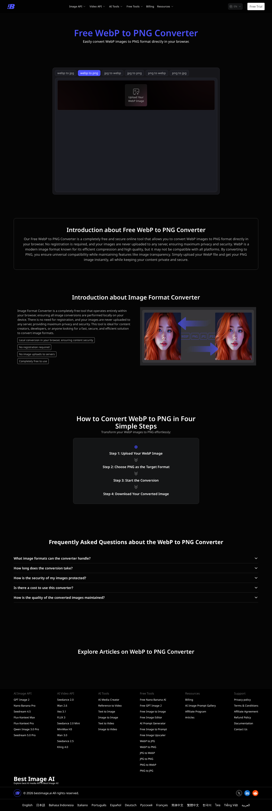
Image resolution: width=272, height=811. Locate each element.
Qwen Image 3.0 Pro (26, 729)
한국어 (207, 805)
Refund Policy (242, 717)
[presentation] (136, 95)
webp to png (89, 73)
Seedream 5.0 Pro (25, 735)
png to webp (157, 73)
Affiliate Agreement (246, 711)
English (27, 805)
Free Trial (256, 6)
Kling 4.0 (62, 747)
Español (115, 805)
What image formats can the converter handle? (52, 558)
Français (162, 805)
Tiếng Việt (231, 805)
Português (99, 805)
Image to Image (108, 717)
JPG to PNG (146, 759)
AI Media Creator (108, 699)
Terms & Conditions (246, 705)
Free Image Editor (151, 717)
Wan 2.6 (62, 705)
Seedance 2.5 (65, 741)
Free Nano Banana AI (153, 699)
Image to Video (107, 729)
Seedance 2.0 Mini (68, 723)
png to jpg (179, 73)
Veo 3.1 (61, 711)
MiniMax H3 (64, 729)
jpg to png (134, 73)
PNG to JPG (146, 770)
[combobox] (235, 6)
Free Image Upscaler (153, 735)
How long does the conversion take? (43, 568)
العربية (246, 805)
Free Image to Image (153, 711)
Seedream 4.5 (22, 711)
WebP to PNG (148, 747)
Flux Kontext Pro (24, 723)
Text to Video (106, 723)
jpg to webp (112, 73)
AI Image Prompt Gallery (200, 705)
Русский (146, 805)
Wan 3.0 (62, 735)
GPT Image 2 (21, 699)
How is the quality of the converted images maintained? (59, 597)
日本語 (40, 805)
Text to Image (106, 711)
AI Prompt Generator (153, 723)
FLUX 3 (61, 717)
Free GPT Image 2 (151, 705)
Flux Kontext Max (24, 717)
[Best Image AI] (11, 6)
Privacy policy (242, 699)
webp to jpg (65, 73)
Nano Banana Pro (24, 705)
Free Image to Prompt (153, 729)
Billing (150, 6)
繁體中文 (193, 805)
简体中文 (177, 805)
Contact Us (240, 729)
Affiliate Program (195, 711)
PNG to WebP (148, 764)
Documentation (243, 723)
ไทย (217, 805)
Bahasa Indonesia (61, 805)
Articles (189, 717)
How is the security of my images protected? (50, 578)
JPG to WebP (147, 753)
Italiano (82, 805)
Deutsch (131, 805)
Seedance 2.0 (65, 699)
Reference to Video (110, 705)
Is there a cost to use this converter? (43, 587)
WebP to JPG (147, 741)
